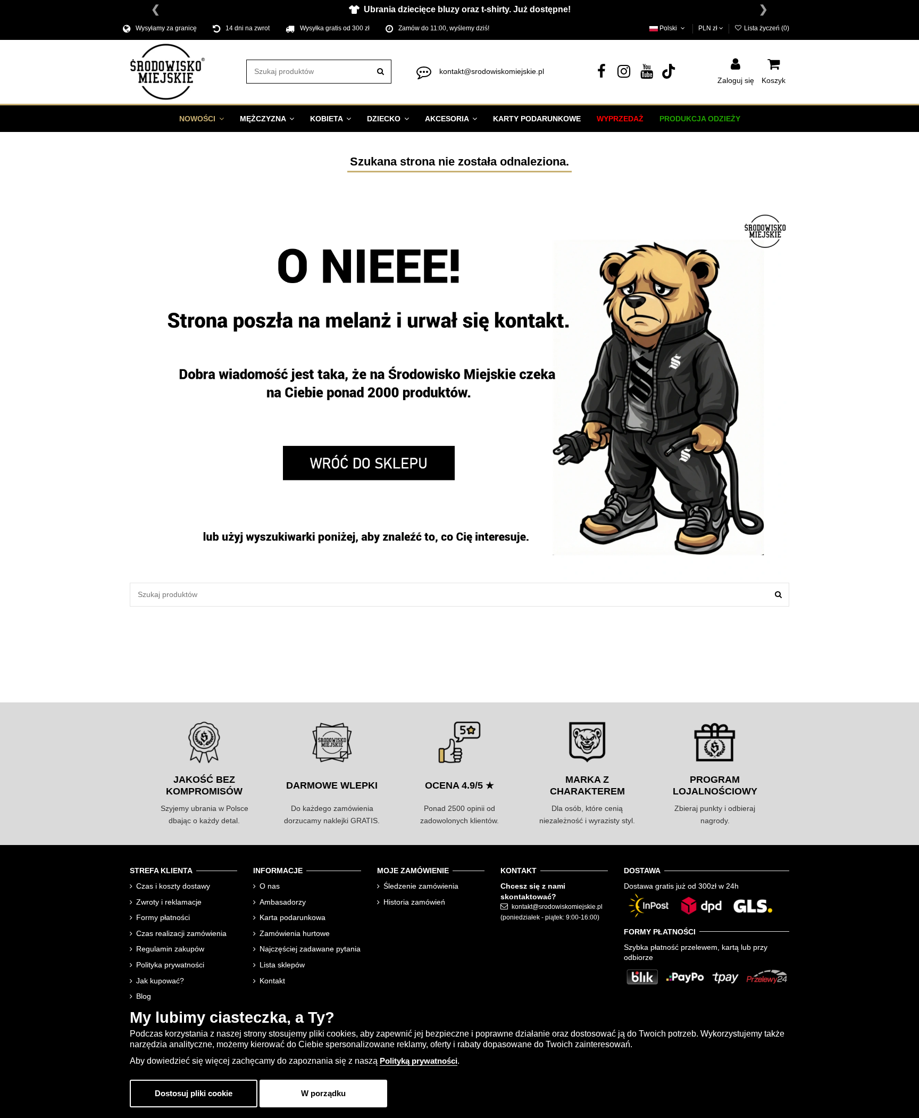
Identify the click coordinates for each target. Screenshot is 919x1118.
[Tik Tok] (669, 74)
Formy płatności (163, 917)
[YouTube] (646, 74)
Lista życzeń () (765, 28)
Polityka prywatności (170, 964)
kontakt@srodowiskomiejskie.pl (491, 71)
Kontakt (272, 980)
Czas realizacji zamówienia (181, 933)
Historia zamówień (414, 902)
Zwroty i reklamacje (169, 902)
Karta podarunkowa (292, 917)
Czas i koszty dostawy (173, 886)
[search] (380, 72)
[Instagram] (623, 74)
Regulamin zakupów (170, 949)
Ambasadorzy (283, 902)
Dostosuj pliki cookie (193, 1093)
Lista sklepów (282, 964)
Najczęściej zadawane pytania (310, 949)
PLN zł (708, 28)
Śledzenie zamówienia (420, 886)
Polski (668, 28)
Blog (143, 996)
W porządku (323, 1093)
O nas (270, 886)
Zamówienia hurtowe (295, 933)
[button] (201, 118)
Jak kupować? (160, 980)
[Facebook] (601, 74)
